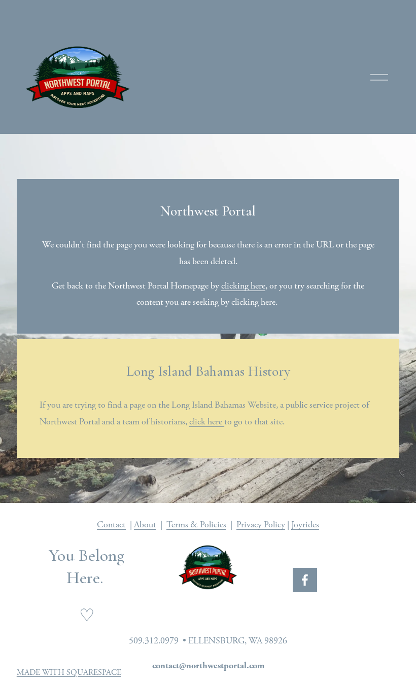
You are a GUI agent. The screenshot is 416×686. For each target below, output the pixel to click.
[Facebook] (305, 580)
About (145, 524)
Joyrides (305, 524)
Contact (111, 524)
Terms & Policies (196, 524)
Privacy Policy (260, 524)
